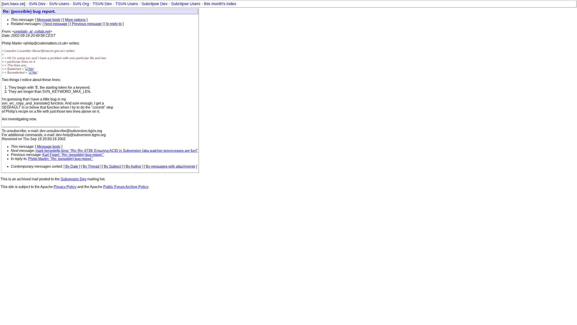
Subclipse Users (185, 4)
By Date (71, 166)
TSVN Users (126, 4)
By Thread (91, 166)
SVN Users (59, 4)
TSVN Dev (102, 4)
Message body (48, 20)
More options (75, 20)
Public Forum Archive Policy (125, 187)
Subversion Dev (73, 179)
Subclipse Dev (154, 4)
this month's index (220, 4)
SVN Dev (37, 4)
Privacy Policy (65, 187)
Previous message (87, 24)
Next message (55, 24)
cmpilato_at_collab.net (32, 31)
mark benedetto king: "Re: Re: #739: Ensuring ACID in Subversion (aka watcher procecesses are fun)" (117, 151)
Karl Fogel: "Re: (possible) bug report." (73, 155)
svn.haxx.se (13, 4)
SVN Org (81, 4)
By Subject (112, 166)
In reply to (114, 24)
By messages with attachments (170, 166)
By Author (133, 166)
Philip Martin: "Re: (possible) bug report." (60, 159)
